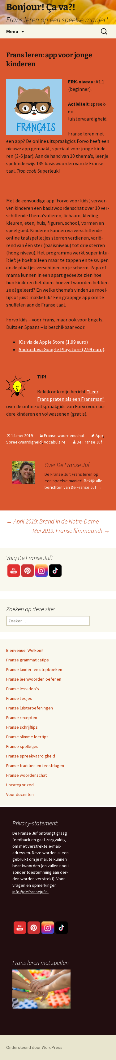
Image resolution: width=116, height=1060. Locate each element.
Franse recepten (21, 717)
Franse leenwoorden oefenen (33, 679)
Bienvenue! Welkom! (24, 650)
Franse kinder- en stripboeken (34, 669)
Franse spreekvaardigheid (30, 756)
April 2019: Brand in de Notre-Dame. (53, 521)
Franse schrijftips (22, 727)
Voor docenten (20, 794)
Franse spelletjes (22, 746)
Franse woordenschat (64, 435)
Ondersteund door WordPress (34, 1047)
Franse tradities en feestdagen (35, 765)
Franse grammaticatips (27, 660)
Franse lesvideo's (22, 688)
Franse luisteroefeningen (29, 708)
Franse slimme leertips (27, 737)
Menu (12, 31)
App (99, 435)
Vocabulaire (55, 442)
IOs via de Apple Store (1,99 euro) (53, 342)
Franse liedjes (19, 698)
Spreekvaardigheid (24, 442)
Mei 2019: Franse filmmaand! (71, 530)
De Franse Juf (89, 442)
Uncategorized (20, 785)
